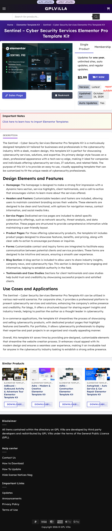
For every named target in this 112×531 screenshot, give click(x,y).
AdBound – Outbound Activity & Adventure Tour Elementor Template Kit (14, 391)
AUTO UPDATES (45, 2)
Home (10, 24)
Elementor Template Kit (28, 24)
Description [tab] (10, 135)
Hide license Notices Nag (17, 474)
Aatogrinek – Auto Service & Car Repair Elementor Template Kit (97, 390)
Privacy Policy (10, 504)
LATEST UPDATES (66, 2)
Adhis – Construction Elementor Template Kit (66, 390)
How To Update (11, 469)
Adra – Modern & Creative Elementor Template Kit (41, 390)
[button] (4, 8)
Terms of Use (10, 509)
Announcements (11, 498)
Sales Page (15, 95)
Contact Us (9, 457)
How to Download (13, 463)
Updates (7, 492)
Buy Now (98, 77)
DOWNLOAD (12, 404)
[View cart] (108, 8)
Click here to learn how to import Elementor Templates (35, 121)
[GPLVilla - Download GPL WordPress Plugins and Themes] (56, 8)
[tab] (84, 47)
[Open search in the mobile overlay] (56, 17)
